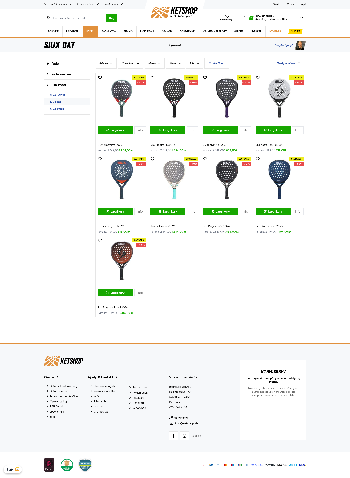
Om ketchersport (215, 31)
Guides (238, 31)
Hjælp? (302, 4)
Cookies (196, 435)
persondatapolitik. (284, 395)
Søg (111, 18)
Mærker (256, 31)
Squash (167, 31)
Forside (53, 31)
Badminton (109, 31)
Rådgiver (72, 31)
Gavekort (278, 4)
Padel (90, 31)
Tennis (128, 31)
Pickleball (147, 31)
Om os (290, 4)
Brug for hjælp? (284, 45)
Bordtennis (187, 31)
